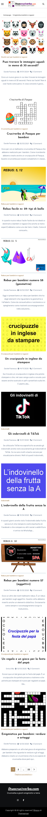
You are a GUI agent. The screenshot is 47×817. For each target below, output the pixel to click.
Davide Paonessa (10, 72)
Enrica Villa (10, 669)
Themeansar (23, 813)
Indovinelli (5, 429)
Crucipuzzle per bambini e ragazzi (14, 354)
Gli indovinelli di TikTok (23, 434)
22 (28, 769)
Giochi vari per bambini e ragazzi (14, 57)
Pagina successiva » (23, 774)
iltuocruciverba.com (23, 789)
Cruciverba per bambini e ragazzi (14, 129)
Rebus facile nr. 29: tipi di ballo (23, 209)
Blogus (36, 810)
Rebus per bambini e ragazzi (12, 204)
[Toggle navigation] (2, 4)
